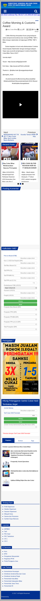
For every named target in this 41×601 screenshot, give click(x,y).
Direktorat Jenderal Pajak (12, 576)
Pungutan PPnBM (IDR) (11, 317)
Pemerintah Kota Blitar (11, 579)
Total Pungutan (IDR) (10, 327)
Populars (8, 440)
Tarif (5, 531)
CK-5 (5, 541)
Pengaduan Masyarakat (11, 556)
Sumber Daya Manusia (11, 519)
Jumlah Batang (8, 408)
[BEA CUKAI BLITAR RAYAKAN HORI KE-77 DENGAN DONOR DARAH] (29, 151)
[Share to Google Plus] (16, 153)
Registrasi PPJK (9, 559)
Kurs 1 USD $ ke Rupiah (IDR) (13, 260)
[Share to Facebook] (10, 153)
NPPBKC (7, 529)
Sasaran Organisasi (10, 511)
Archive (20, 441)
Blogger (11, 597)
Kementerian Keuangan (11, 571)
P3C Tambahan (9, 536)
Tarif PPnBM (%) (9, 275)
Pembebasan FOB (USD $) (12, 285)
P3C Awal (7, 534)
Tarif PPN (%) (8, 270)
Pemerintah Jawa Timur (11, 583)
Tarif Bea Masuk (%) (10, 265)
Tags (32, 441)
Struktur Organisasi (10, 509)
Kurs (5, 551)
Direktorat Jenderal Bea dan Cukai (15, 574)
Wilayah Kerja (8, 514)
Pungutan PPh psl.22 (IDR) (12, 322)
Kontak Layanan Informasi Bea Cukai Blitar (17, 447)
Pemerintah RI (8, 586)
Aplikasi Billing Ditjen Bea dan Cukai (22, 480)
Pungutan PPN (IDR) (10, 312)
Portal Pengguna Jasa (11, 561)
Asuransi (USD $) (9, 290)
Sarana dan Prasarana (11, 516)
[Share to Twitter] (13, 153)
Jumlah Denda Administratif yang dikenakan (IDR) (19, 424)
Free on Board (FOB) (10, 256)
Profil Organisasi (9, 507)
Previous (2, 151)
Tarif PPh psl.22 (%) (10, 280)
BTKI (5, 554)
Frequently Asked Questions (20, 461)
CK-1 (5, 539)
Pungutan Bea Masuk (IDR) (12, 307)
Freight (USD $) (9, 295)
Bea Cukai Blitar (12, 29)
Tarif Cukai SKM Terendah (12, 413)
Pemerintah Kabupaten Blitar (13, 581)
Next (36, 151)
